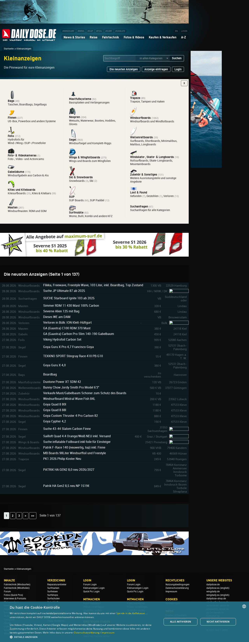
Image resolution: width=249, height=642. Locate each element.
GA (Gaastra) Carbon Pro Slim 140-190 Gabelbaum (78, 334)
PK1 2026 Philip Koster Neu (62, 459)
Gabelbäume (16, 171)
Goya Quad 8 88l (54, 410)
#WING (81, 31)
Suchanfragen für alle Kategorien (150, 210)
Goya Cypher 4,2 (54, 421)
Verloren (168, 196)
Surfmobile (76, 212)
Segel (72, 139)
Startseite (9, 49)
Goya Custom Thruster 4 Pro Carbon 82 (70, 416)
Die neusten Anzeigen (124, 69)
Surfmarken (53, 588)
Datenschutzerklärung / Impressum (94, 632)
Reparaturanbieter (56, 584)
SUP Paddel (97, 200)
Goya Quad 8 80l (54, 404)
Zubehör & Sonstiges (143, 174)
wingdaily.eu (213, 595)
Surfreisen (52, 591)
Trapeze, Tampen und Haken (147, 101)
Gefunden (136, 196)
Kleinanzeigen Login (94, 588)
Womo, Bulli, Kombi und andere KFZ (90, 216)
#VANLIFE (120, 31)
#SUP (90, 31)
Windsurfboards (140, 117)
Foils (11, 136)
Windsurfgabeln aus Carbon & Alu (28, 175)
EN (176, 31)
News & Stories (74, 37)
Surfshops (52, 595)
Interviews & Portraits (15, 598)
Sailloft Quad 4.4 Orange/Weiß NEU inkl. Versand (77, 436)
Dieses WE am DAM (56, 317)
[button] (84, 637)
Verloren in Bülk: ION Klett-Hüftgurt (67, 322)
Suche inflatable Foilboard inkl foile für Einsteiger (77, 442)
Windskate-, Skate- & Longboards (152, 157)
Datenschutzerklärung (177, 588)
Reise (93, 37)
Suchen (176, 58)
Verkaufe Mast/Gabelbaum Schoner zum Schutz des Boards (84, 393)
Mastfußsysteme (80, 99)
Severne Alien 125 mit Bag (61, 311)
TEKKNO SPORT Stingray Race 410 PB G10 (73, 356)
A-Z (183, 37)
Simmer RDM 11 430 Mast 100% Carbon (71, 305)
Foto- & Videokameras (22, 155)
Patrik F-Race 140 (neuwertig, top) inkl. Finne (74, 447)
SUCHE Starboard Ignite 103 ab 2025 (69, 298)
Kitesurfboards (17, 193)
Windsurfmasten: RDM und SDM (27, 211)
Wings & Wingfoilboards (84, 157)
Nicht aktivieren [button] (218, 621)
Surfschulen (53, 598)
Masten (13, 207)
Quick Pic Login (91, 591)
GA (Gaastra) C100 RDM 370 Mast (66, 328)
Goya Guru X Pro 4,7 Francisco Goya (68, 347)
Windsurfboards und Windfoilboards (152, 121)
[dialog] (124, 621)
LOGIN (184, 31)
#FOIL (99, 31)
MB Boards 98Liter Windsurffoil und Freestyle (74, 453)
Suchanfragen (139, 206)
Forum (7, 591)
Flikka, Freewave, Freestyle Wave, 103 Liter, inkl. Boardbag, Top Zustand (93, 285)
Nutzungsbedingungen (177, 584)
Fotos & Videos (134, 37)
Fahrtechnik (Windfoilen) (17, 588)
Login (177, 69)
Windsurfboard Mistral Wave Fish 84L (69, 399)
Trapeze (135, 98)
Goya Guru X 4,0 (54, 365)
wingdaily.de (213, 591)
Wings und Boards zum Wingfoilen (90, 160)
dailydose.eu (213, 588)
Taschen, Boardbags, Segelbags (27, 104)
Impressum (171, 591)
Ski (91, 180)
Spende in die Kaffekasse (130, 613)
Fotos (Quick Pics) (13, 595)
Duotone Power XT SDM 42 (62, 382)
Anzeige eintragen (156, 69)
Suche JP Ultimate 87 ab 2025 (64, 291)
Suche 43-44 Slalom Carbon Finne (67, 429)
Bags (11, 100)
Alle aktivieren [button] (180, 621)
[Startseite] (29, 39)
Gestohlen (152, 196)
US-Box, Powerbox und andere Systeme (32, 121)
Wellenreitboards (141, 137)
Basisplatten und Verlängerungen (89, 102)
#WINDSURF (68, 31)
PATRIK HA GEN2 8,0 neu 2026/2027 (68, 470)
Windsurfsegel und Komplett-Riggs (90, 143)
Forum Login (90, 584)
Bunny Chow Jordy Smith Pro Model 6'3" (71, 387)
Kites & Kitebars (41, 193)
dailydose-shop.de (216, 598)
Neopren (74, 117)
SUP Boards (76, 200)
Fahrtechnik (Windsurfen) (17, 584)
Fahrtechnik (110, 37)
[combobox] (244, 606)
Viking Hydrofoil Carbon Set (62, 339)
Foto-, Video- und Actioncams (26, 159)
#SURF (108, 31)
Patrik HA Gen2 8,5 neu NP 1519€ (66, 486)
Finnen (12, 117)
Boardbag (50, 374)
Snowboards (77, 180)
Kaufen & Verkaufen (162, 37)
